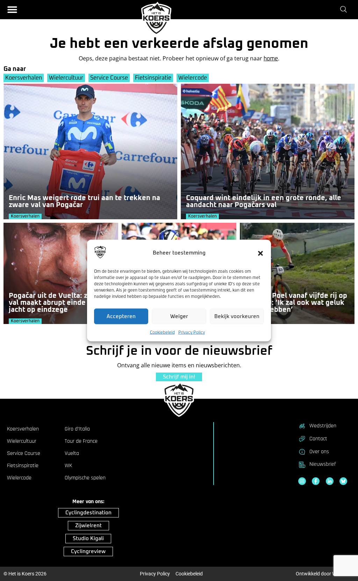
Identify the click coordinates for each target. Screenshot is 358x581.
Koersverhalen (23, 78)
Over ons (319, 451)
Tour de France (81, 441)
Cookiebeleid (162, 333)
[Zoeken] (345, 9)
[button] (260, 253)
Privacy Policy (191, 333)
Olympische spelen (85, 478)
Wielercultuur (66, 78)
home (271, 58)
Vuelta (72, 453)
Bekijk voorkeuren (236, 316)
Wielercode (192, 78)
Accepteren (121, 316)
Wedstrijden (322, 425)
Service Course (109, 78)
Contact (318, 438)
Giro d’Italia (77, 429)
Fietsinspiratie (153, 78)
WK (68, 465)
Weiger (179, 316)
